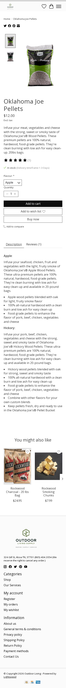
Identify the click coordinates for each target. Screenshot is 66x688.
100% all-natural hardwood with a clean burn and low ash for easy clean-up (33, 307)
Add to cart (33, 204)
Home (7, 18)
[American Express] (38, 682)
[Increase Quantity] (14, 193)
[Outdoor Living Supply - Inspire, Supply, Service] (10, 6)
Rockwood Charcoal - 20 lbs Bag (17, 491)
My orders (11, 604)
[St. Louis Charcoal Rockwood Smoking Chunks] (48, 466)
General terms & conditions (22, 629)
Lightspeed (10, 676)
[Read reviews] (15, 160)
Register (9, 599)
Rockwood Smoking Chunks (49, 491)
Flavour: (9, 175)
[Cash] (26, 682)
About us (10, 624)
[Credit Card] (32, 682)
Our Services (12, 585)
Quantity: (9, 187)
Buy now (33, 219)
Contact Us (11, 657)
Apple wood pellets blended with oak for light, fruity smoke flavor (31, 299)
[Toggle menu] (58, 6)
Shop (7, 580)
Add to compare (15, 226)
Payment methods (16, 651)
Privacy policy (13, 635)
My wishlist (11, 610)
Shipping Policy (14, 640)
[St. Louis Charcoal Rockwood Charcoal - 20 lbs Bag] (17, 466)
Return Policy (13, 646)
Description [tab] (14, 244)
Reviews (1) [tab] (33, 244)
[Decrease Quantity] (7, 193)
